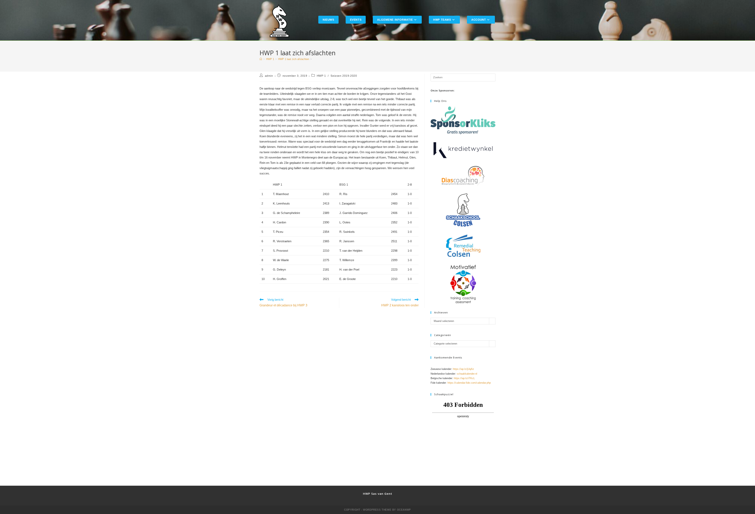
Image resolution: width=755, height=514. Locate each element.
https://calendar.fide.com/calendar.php (469, 382)
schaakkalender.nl (467, 373)
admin (269, 75)
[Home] (261, 59)
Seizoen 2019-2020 (344, 75)
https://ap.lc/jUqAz (463, 369)
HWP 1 (321, 75)
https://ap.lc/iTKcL (464, 378)
